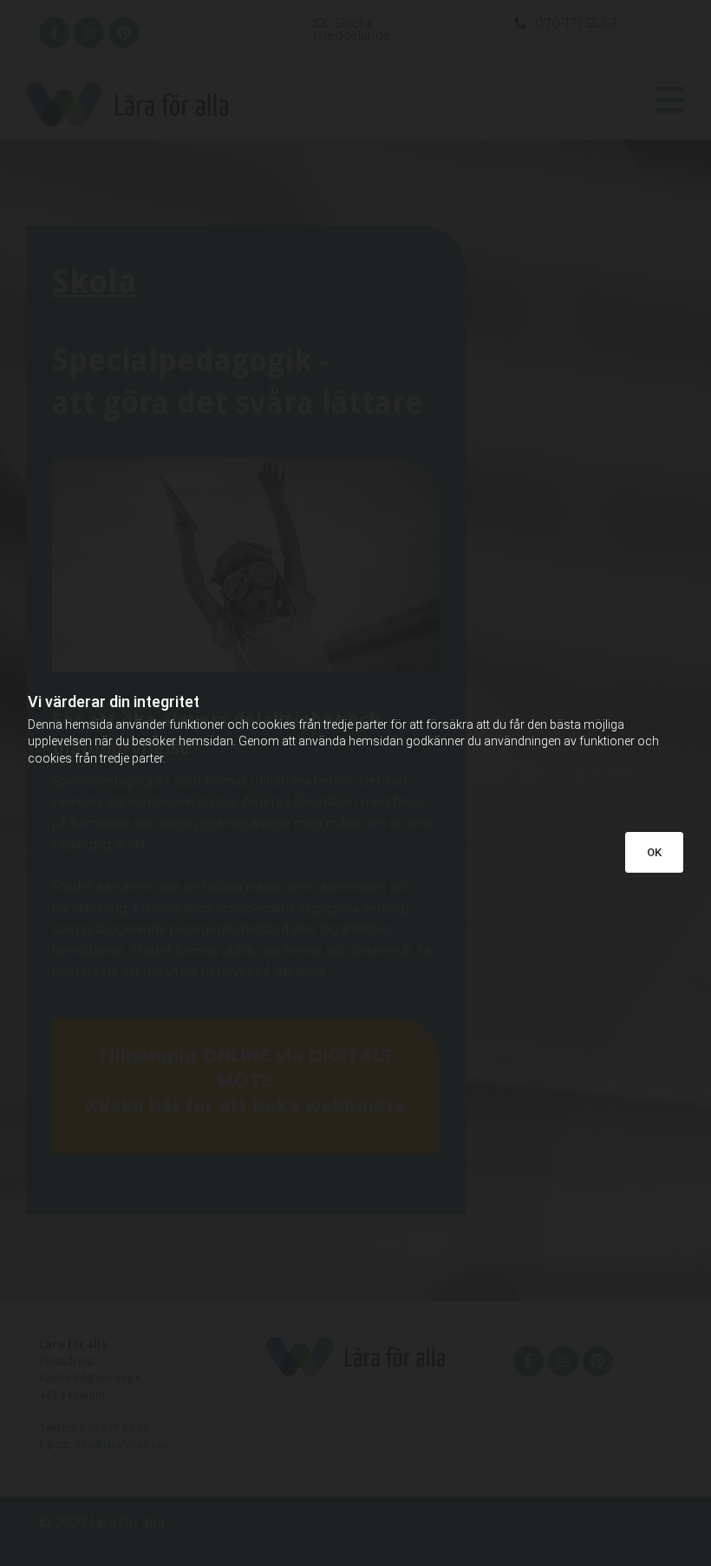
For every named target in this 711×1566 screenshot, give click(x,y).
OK (654, 852)
